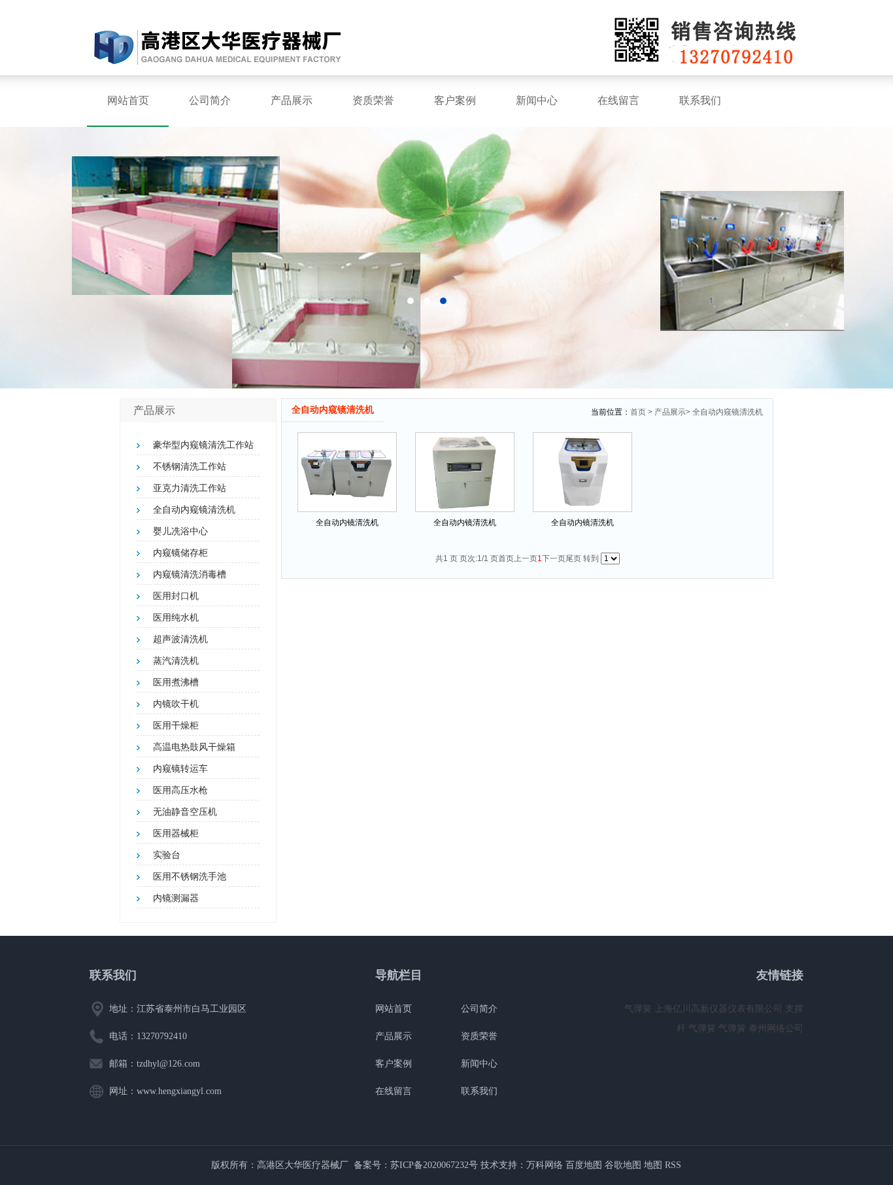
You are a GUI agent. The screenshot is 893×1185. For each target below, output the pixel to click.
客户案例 (455, 100)
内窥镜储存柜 (180, 553)
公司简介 (210, 100)
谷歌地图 (623, 1165)
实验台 (166, 855)
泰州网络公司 (776, 1028)
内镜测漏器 (176, 898)
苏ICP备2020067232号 (434, 1165)
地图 (653, 1165)
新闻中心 (537, 100)
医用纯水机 (176, 618)
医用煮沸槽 (176, 682)
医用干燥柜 (176, 725)
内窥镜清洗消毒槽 (189, 574)
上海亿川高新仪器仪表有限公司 (719, 1009)
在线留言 (618, 100)
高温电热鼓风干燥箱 (194, 747)
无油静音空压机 (185, 812)
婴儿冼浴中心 (180, 531)
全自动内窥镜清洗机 (194, 510)
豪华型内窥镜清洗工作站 (203, 445)
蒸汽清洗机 (176, 661)
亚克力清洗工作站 (189, 488)
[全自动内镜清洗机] (347, 472)
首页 (638, 412)
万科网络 (545, 1165)
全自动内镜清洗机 (347, 522)
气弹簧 (639, 1009)
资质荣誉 (373, 100)
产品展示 (291, 100)
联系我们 (700, 100)
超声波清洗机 (180, 639)
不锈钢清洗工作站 (189, 467)
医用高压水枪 (180, 790)
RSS (673, 1165)
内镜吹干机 (176, 704)
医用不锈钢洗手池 (189, 877)
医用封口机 (176, 596)
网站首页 (128, 100)
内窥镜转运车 (180, 769)
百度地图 (583, 1165)
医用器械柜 (176, 833)
